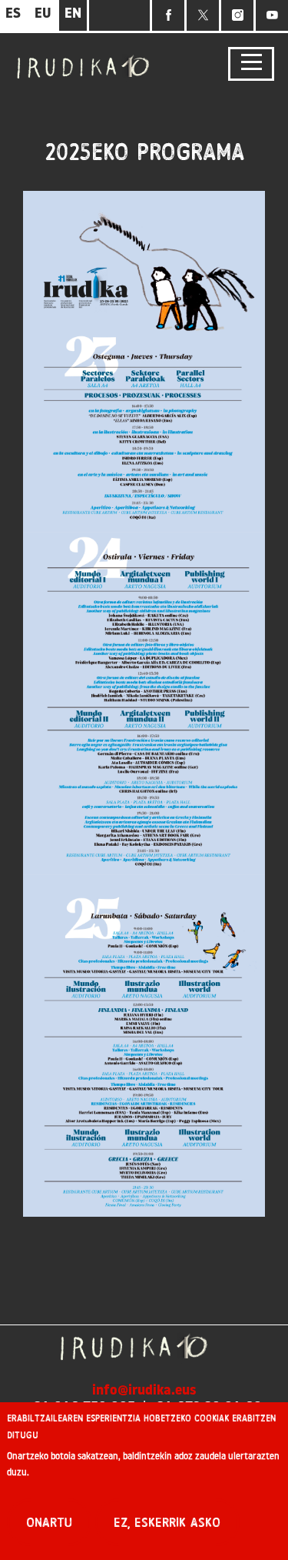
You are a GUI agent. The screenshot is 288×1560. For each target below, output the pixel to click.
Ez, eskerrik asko (167, 1523)
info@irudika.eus (144, 1391)
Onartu (49, 1523)
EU (43, 15)
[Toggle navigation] (251, 64)
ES (13, 15)
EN (73, 15)
